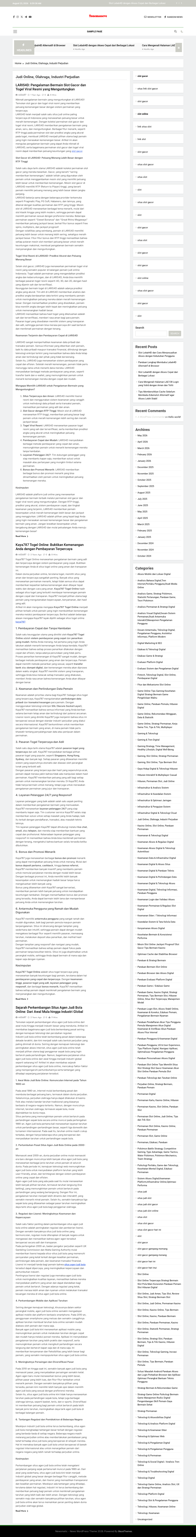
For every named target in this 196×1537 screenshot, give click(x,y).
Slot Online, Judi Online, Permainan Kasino (159, 1303)
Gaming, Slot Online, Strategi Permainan (158, 756)
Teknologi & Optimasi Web (151, 1436)
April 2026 (143, 441)
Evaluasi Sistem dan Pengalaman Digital (158, 668)
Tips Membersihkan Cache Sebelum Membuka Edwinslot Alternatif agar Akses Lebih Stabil (156, 395)
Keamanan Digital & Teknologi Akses (156, 883)
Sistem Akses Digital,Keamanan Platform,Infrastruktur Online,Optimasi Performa (157, 1182)
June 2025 (143, 505)
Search (139, 327)
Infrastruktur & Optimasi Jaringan (154, 800)
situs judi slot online (148, 1210)
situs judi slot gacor (148, 1204)
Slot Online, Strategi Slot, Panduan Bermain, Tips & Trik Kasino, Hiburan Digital (156, 1342)
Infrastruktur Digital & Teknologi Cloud (157, 813)
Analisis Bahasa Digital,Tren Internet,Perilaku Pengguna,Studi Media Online (157, 584)
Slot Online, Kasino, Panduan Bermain (157, 1316)
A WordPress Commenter (151, 416)
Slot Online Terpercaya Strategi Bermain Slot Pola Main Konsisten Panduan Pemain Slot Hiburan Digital (159, 1284)
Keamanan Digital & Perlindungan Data (157, 877)
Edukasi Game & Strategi (150, 655)
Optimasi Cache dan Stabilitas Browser (157, 954)
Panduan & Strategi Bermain (152, 960)
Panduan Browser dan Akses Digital (156, 973)
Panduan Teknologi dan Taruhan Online (157, 1078)
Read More (21, 536)
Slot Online (143, 1274)
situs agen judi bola (75, 1264)
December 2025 (145, 467)
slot (139, 189)
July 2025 (142, 499)
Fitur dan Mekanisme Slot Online (154, 684)
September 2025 (146, 486)
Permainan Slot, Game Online (152, 1136)
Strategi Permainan (147, 1411)
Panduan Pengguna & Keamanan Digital (157, 1038)
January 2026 (144, 461)
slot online (143, 278)
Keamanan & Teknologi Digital (153, 835)
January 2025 (144, 537)
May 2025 (142, 511)
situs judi (142, 1191)
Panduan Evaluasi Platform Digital (155, 979)
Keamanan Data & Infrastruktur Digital (157, 858)
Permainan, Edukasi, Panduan (152, 1142)
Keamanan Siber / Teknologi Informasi (157, 915)
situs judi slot (144, 1198)
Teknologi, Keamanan (148, 1513)
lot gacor (149, 164)
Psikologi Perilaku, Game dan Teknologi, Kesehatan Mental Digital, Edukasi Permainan (158, 1169)
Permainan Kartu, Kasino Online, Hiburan (158, 1100)
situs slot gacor (146, 202)
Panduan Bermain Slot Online (152, 967)
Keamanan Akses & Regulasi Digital (156, 842)
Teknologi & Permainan (149, 1455)
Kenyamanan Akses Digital (151, 928)
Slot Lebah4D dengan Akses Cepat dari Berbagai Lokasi (66, 45)
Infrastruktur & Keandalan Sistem (154, 794)
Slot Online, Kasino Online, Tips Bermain (158, 1310)
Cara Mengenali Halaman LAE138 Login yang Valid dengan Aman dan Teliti (127, 3)
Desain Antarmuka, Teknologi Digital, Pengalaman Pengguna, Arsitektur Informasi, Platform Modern (156, 633)
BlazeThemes (125, 1531)
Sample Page (94, 31)
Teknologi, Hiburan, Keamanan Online (156, 1506)
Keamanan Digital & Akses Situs (154, 864)
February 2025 (145, 530)
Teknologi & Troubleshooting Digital (156, 1471)
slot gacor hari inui (147, 1267)
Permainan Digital (147, 1094)
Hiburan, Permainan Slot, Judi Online (156, 781)
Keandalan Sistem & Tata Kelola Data (156, 921)
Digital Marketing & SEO (150, 643)
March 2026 (143, 448)
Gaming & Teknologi (148, 733)
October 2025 (144, 480)
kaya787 (20, 621)
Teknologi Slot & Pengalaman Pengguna (158, 1500)
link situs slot (144, 126)
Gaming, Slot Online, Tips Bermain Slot (157, 762)
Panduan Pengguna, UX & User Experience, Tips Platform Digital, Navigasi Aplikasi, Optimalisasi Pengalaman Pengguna (159, 1048)
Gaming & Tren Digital (149, 739)
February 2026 (145, 454)
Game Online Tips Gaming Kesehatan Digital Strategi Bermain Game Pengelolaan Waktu (156, 694)
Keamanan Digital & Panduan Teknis (156, 870)
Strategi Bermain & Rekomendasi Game (158, 1388)
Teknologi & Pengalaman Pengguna (155, 1449)
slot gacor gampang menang (152, 1255)
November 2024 (146, 549)
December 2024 (145, 543)
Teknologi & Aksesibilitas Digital (154, 1417)
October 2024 (144, 556)
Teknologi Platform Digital (151, 1494)
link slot (142, 139)
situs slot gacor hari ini (149, 1229)
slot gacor (77, 151)
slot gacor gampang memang (152, 1248)
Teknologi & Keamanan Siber (152, 1430)
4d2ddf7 (22, 94)
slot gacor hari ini (146, 1261)
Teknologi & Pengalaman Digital (154, 1442)
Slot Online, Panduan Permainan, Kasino (158, 1322)
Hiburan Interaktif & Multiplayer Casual (157, 775)
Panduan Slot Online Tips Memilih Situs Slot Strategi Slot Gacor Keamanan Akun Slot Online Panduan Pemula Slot (158, 1068)
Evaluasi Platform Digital (150, 662)
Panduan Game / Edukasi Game (154, 985)
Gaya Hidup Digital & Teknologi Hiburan (158, 768)
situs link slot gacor (148, 88)
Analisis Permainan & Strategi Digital (156, 606)
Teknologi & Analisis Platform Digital (156, 1423)
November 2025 (146, 473)
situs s (141, 164)
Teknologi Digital (146, 1478)
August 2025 (144, 492)
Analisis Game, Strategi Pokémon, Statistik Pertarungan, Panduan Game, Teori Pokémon (157, 597)
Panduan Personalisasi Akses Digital (156, 1058)
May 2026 (142, 435)
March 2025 (143, 524)
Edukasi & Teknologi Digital (152, 649)
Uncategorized (145, 1519)
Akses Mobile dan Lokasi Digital (154, 574)
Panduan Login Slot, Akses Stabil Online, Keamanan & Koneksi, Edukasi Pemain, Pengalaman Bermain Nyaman (158, 1012)
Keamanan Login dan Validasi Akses (156, 899)
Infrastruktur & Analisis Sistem (153, 787)
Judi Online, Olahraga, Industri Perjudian (158, 819)
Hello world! (174, 417)
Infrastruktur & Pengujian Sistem (154, 806)
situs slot (142, 177)
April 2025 (143, 518)
